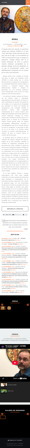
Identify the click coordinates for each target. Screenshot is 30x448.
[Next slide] (28, 305)
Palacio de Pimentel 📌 (15, 46)
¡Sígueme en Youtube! (15, 440)
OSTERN (4, 2)
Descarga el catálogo (15, 208)
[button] (3, 308)
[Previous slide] (2, 305)
